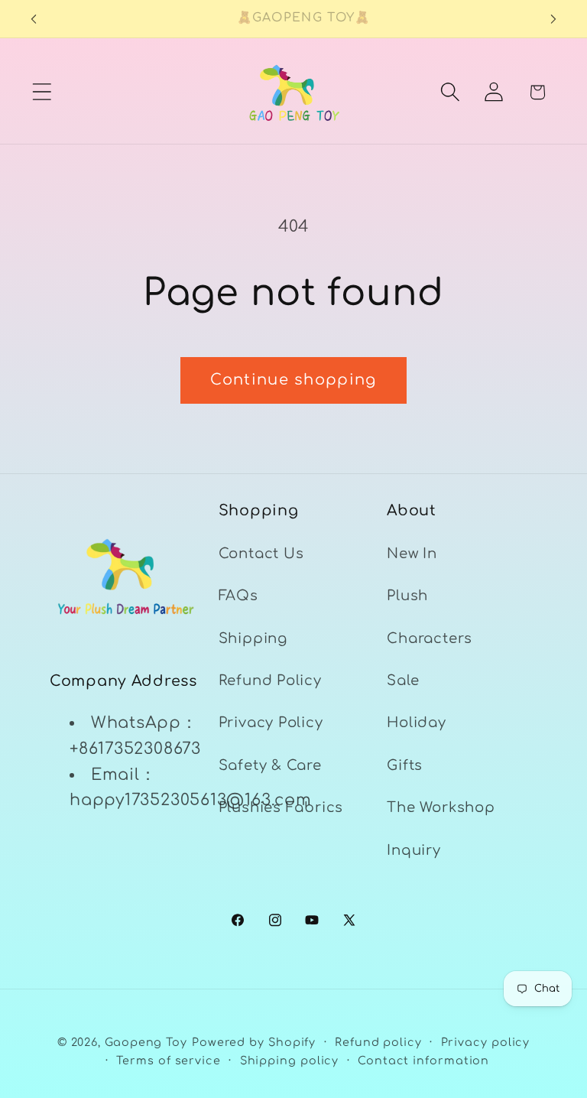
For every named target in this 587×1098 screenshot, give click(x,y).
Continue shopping (293, 380)
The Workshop (441, 807)
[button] (41, 92)
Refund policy (378, 1042)
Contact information (423, 1060)
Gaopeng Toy (146, 1042)
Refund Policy (270, 680)
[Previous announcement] (33, 19)
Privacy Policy (271, 722)
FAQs (238, 595)
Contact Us (261, 553)
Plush (407, 595)
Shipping (253, 638)
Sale (403, 680)
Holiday (416, 722)
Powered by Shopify (254, 1042)
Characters (429, 638)
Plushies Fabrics (281, 807)
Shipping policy (289, 1060)
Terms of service (168, 1060)
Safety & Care (270, 765)
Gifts (405, 765)
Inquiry (413, 850)
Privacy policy (485, 1042)
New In (412, 553)
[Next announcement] (553, 19)
